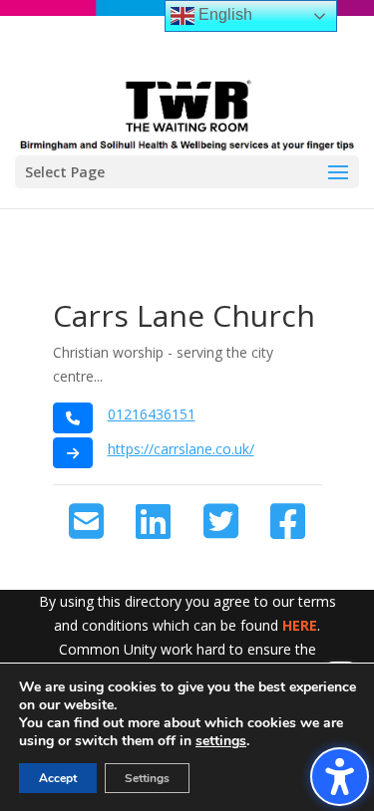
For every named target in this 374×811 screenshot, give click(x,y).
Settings (147, 778)
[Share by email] (86, 522)
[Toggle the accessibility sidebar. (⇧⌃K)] (339, 776)
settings (220, 741)
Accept (58, 778)
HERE (299, 625)
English (223, 14)
